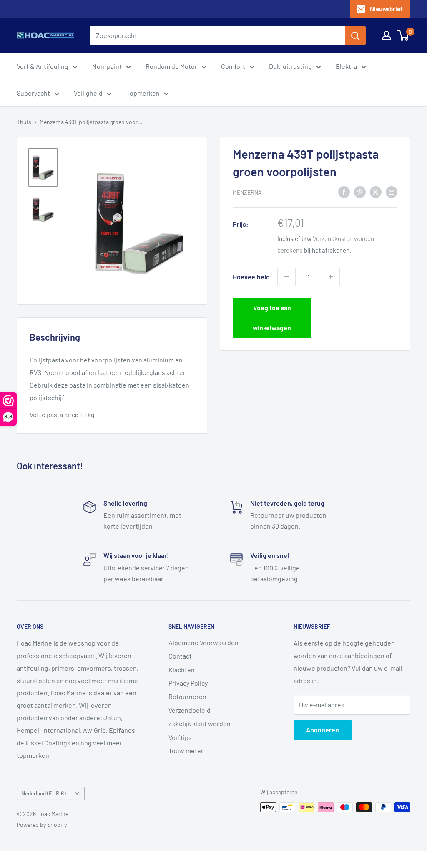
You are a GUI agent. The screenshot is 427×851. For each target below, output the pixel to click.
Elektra (346, 66)
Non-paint (107, 66)
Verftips (180, 737)
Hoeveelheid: (252, 277)
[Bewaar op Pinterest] (360, 191)
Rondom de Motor (171, 66)
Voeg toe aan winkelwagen (272, 318)
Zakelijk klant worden (199, 723)
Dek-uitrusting (290, 66)
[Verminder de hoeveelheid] (286, 277)
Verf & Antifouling (42, 66)
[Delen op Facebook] (344, 191)
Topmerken (143, 93)
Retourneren (187, 696)
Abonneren (322, 730)
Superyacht (33, 93)
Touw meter (185, 751)
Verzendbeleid (189, 710)
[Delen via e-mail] (391, 191)
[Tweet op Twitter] (376, 191)
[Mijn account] (386, 35)
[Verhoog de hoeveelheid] (330, 277)
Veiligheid (88, 93)
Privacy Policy (188, 683)
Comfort (233, 66)
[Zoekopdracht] (355, 35)
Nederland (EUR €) (43, 793)
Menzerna (247, 192)
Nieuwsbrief (386, 9)
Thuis (24, 121)
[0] (403, 35)
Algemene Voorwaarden (203, 642)
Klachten (181, 670)
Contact (180, 656)
